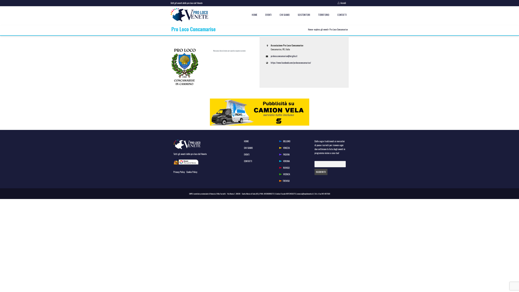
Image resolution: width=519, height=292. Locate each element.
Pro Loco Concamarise (339, 29)
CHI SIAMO (248, 148)
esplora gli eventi (321, 29)
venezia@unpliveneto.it (305, 193)
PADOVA (286, 154)
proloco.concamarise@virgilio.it (284, 56)
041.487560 (325, 193)
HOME (246, 141)
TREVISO (286, 180)
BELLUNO (286, 141)
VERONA (286, 161)
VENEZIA (286, 148)
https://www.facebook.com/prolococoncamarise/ (291, 62)
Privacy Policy (179, 172)
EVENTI (246, 154)
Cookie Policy (191, 172)
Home (310, 29)
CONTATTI (248, 161)
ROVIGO (286, 167)
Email (316, 159)
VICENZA (286, 174)
